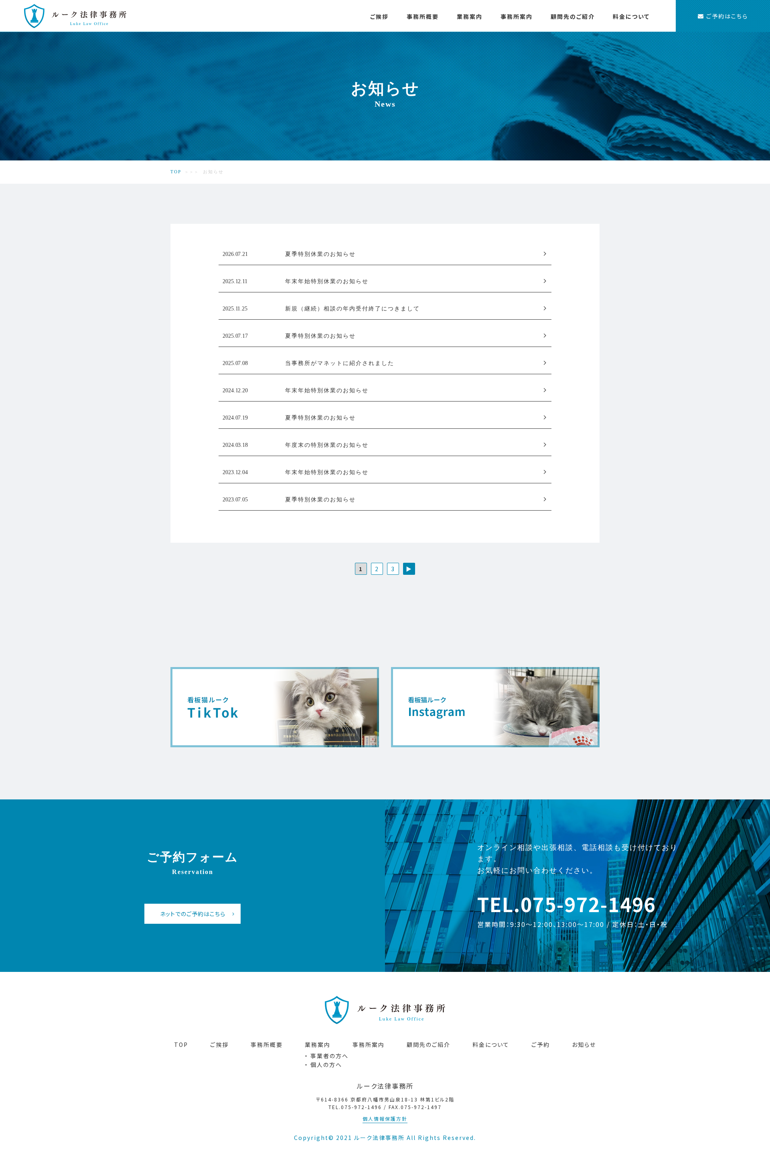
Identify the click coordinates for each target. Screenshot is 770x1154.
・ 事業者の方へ (495, 45)
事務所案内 (516, 16)
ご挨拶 (379, 16)
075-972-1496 (588, 904)
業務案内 (469, 16)
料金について (631, 16)
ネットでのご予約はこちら (192, 914)
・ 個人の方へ (554, 45)
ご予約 (540, 1044)
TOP (175, 171)
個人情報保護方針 (385, 1118)
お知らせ (584, 1044)
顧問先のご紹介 (573, 16)
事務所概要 (423, 16)
